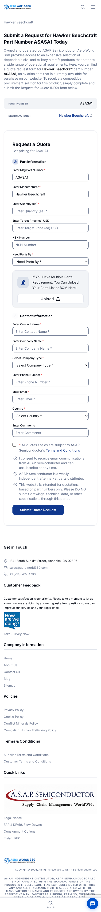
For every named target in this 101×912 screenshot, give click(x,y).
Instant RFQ (12, 838)
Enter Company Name (28, 341)
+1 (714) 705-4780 (22, 574)
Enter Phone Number (27, 375)
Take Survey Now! (17, 634)
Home (8, 658)
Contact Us (12, 672)
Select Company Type (28, 358)
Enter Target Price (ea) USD (30, 220)
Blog (7, 678)
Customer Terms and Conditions (27, 761)
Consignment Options (19, 831)
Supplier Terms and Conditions (26, 755)
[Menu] (93, 7)
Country (18, 408)
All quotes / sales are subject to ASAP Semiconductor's (49, 447)
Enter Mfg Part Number (28, 170)
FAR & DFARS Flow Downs (23, 824)
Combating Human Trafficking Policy (30, 730)
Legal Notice (13, 818)
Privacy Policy (13, 710)
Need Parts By (22, 254)
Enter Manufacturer (26, 187)
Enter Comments (23, 425)
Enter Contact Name (26, 324)
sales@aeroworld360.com (28, 567)
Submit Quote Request (38, 510)
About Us (10, 665)
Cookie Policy (13, 716)
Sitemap (9, 685)
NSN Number (21, 237)
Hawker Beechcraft (74, 115)
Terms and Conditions (63, 450)
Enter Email (20, 391)
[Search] (82, 7)
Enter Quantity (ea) (25, 204)
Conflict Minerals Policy (21, 723)
